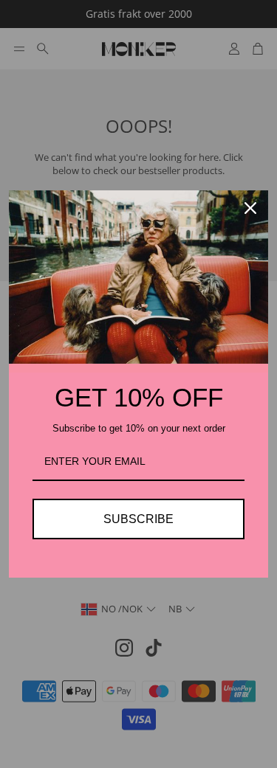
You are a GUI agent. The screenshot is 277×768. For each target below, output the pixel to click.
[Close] (250, 208)
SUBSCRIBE (138, 519)
